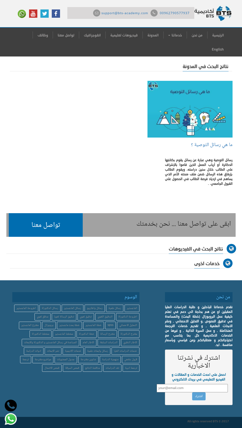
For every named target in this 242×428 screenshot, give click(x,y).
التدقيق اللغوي (105, 316)
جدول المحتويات (66, 359)
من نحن (197, 35)
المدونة (153, 35)
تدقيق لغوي (86, 316)
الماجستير (132, 308)
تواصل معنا (66, 35)
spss (110, 325)
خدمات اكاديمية (73, 351)
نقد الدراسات (112, 368)
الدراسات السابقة (108, 342)
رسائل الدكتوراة (50, 308)
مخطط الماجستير (64, 334)
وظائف (43, 35)
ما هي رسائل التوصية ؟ (212, 145)
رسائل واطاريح (95, 308)
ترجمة (25, 359)
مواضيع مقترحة (43, 359)
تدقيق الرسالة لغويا (64, 316)
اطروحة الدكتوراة (127, 316)
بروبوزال (48, 325)
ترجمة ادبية (131, 368)
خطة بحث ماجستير (69, 325)
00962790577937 (175, 13)
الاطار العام (88, 342)
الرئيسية (218, 35)
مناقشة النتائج (92, 368)
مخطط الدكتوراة (40, 334)
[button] (46, 225)
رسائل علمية (114, 308)
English (218, 49)
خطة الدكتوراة (86, 334)
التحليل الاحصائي (128, 325)
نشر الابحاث (53, 351)
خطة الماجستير (94, 325)
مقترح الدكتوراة (129, 334)
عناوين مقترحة (88, 359)
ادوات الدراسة (33, 351)
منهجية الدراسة (110, 359)
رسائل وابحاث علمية (97, 351)
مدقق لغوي (42, 316)
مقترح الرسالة (107, 334)
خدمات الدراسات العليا (125, 351)
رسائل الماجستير (72, 308)
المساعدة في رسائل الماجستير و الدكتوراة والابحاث (50, 342)
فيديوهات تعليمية (124, 35)
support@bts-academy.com (124, 13)
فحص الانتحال (51, 368)
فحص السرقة (72, 368)
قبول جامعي (130, 359)
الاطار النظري (130, 342)
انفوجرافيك (92, 35)
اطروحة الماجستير (26, 308)
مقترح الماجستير (30, 325)
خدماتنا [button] (176, 35)
